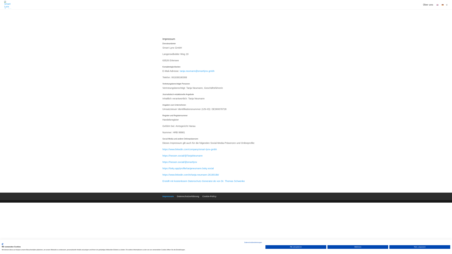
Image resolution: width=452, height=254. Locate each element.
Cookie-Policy (209, 196)
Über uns (428, 5)
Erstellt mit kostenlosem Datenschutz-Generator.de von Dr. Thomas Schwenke (203, 181)
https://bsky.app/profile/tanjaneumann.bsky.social (188, 168)
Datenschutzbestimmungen (253, 242)
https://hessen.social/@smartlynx (179, 162)
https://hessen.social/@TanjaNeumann (182, 155)
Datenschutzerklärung (188, 196)
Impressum (168, 196)
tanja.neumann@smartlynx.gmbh (197, 71)
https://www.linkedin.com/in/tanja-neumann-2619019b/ (190, 174)
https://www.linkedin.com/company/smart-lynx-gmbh (189, 149)
